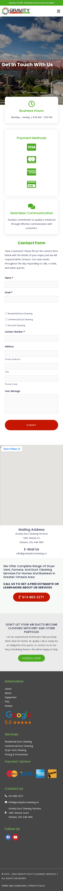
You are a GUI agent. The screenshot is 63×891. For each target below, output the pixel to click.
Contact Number (15, 331)
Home (8, 688)
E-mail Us (31, 549)
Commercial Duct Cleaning (20, 319)
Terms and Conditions (14, 885)
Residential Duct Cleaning (20, 313)
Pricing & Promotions (16, 754)
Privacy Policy (37, 885)
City (7, 371)
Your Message (12, 391)
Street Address (13, 359)
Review (8, 705)
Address (9, 346)
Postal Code (11, 384)
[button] (58, 11)
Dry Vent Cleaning (16, 325)
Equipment (10, 697)
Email (8, 292)
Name (9, 277)
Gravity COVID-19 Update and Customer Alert (31, 2)
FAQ (7, 701)
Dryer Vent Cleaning (15, 750)
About (8, 692)
